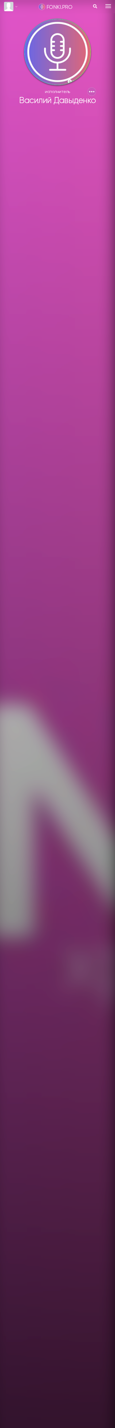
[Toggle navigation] (108, 6)
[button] (92, 92)
